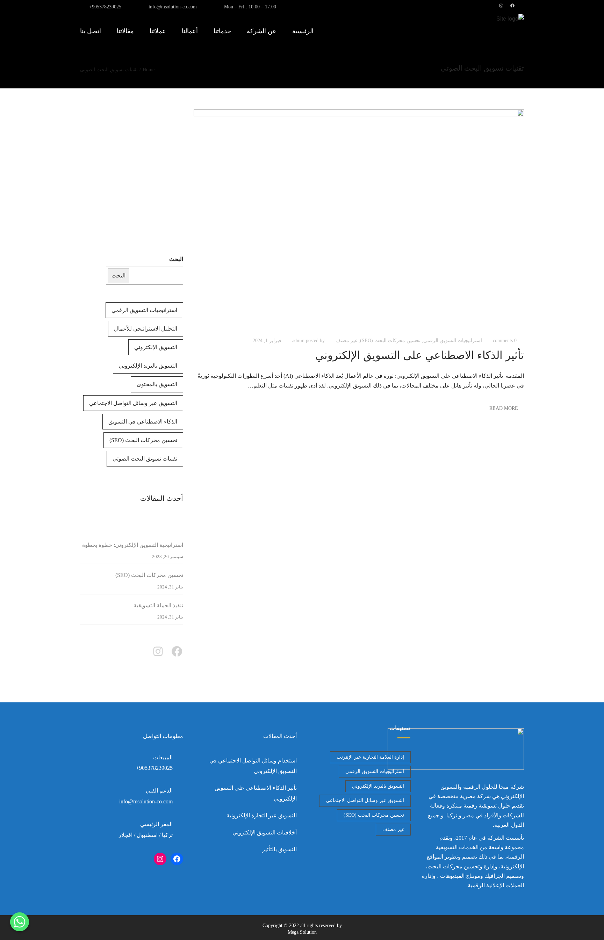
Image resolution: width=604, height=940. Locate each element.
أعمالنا (190, 31)
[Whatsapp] (19, 921)
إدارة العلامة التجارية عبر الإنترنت (370, 757)
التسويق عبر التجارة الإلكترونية (261, 815)
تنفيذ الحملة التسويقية (158, 605)
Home (148, 69)
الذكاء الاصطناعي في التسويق (142, 422)
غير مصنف (346, 340)
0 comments (505, 340)
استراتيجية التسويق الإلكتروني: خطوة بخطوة (132, 545)
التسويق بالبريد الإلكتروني (148, 366)
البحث (176, 259)
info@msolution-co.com (173, 6)
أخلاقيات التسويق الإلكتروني (264, 833)
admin (298, 340)
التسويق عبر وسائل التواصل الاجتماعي (133, 403)
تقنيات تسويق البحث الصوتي (145, 459)
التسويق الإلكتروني (155, 347)
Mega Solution (302, 932)
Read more (503, 408)
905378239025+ (105, 6)
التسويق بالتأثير (279, 849)
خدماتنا (222, 31)
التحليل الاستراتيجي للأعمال (145, 329)
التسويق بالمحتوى (157, 384)
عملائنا (158, 31)
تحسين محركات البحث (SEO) (390, 340)
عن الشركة (261, 31)
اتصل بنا (90, 31)
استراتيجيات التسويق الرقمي (452, 340)
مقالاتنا (125, 31)
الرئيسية (303, 31)
